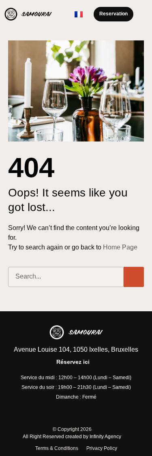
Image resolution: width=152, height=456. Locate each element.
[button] (142, 14)
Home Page (120, 247)
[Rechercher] (134, 277)
